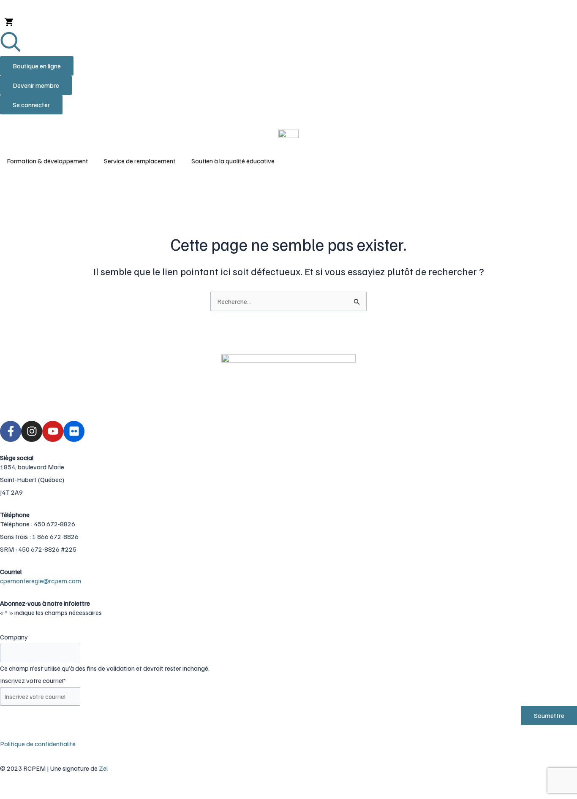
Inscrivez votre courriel (33, 680)
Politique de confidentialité (38, 743)
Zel (103, 768)
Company (14, 637)
